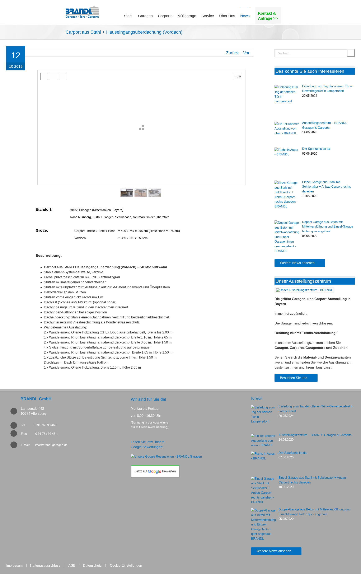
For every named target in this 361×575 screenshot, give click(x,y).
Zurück (232, 53)
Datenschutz (92, 565)
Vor (246, 53)
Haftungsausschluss (45, 565)
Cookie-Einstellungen (126, 565)
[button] (288, 15)
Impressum (14, 565)
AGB (71, 565)
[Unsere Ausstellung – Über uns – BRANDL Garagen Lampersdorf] (304, 290)
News (257, 398)
